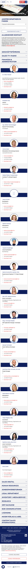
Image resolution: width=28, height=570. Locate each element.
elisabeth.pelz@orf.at (9, 107)
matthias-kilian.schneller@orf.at (11, 376)
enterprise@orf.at (8, 541)
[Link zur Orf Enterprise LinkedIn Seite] (26, 535)
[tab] (14, 51)
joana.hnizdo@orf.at (8, 206)
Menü (3, 2)
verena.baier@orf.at (8, 156)
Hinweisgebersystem (14, 531)
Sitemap (4, 528)
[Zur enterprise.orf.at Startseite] (23, 2)
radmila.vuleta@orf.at (9, 449)
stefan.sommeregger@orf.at (10, 131)
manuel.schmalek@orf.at (10, 351)
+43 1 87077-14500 (7, 540)
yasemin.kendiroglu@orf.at (10, 254)
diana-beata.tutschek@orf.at (10, 400)
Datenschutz (17, 530)
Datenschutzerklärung (10, 550)
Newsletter (22, 528)
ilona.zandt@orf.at (8, 473)
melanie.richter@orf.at (9, 303)
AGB (9, 528)
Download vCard (7, 86)
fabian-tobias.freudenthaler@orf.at (12, 182)
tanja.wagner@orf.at (8, 424)
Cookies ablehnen (14, 554)
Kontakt (16, 528)
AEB (12, 528)
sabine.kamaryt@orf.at (9, 230)
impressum (10, 530)
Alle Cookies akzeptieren (14, 562)
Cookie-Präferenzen (14, 558)
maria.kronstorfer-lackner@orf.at (11, 279)
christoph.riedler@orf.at (9, 327)
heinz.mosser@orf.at (8, 81)
